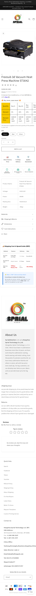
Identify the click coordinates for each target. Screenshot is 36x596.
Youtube (6, 479)
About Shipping (8, 492)
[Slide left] (14, 71)
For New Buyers (8, 496)
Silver (21, 134)
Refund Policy (8, 483)
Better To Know (8, 505)
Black (5, 134)
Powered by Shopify (23, 592)
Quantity (3, 138)
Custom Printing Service (11, 514)
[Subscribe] (30, 577)
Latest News (7, 501)
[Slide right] (22, 71)
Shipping (3, 91)
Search (6, 466)
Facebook (7, 470)
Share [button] (5, 234)
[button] (2, 19)
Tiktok (6, 475)
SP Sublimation (15, 592)
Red (13, 134)
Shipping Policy (8, 488)
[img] (7, 85)
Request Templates (10, 509)
